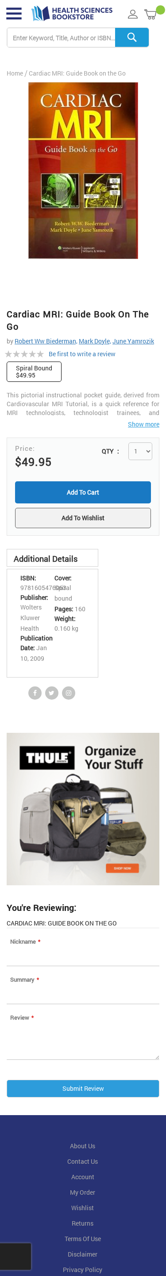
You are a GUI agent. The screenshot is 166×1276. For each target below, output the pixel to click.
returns (82, 1225)
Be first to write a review (82, 354)
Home (15, 73)
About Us (82, 1148)
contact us (82, 1163)
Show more (143, 424)
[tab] (52, 559)
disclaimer (82, 1256)
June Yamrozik (133, 341)
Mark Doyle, (95, 341)
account (82, 1179)
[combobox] (78, 38)
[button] (83, 519)
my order (82, 1194)
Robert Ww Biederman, (46, 341)
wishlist (82, 1210)
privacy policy (82, 1272)
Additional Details (45, 560)
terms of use (83, 1241)
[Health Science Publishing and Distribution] (72, 13)
